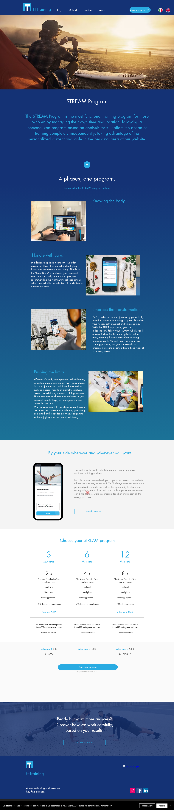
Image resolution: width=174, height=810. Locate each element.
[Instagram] (132, 790)
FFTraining (42, 9)
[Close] (170, 805)
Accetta (162, 805)
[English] (168, 10)
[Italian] (160, 10)
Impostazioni (147, 805)
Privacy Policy (106, 805)
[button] (93, 511)
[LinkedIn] (145, 790)
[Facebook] (139, 790)
